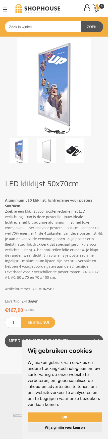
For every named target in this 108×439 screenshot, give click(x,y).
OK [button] (65, 417)
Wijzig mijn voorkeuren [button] (65, 427)
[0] (96, 8)
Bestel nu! (38, 322)
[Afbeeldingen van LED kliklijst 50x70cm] (18, 150)
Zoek (91, 27)
